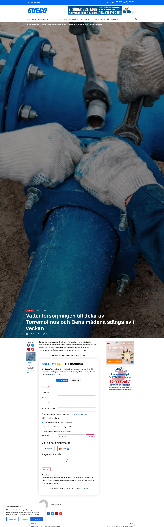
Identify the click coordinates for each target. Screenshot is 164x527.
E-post (44, 397)
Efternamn (46, 392)
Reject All (25, 519)
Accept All (37, 519)
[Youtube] (113, 2)
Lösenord (45, 403)
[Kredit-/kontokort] (63, 448)
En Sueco (29, 24)
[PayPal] (48, 448)
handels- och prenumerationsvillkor (76, 414)
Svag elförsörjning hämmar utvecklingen (31, 368)
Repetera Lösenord (49, 408)
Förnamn (45, 387)
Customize (12, 519)
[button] (31, 19)
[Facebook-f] (107, 2)
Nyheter (36, 24)
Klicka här (84, 488)
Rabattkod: (45, 435)
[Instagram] (110, 2)
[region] (25, 513)
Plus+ (54, 374)
